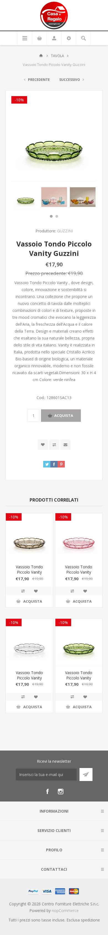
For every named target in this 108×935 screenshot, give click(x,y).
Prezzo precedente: (46, 273)
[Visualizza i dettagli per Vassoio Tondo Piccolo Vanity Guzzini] (29, 536)
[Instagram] (60, 791)
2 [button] (56, 216)
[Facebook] (47, 791)
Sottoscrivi (85, 774)
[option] (25, 197)
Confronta (54, 445)
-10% (19, 99)
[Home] (41, 55)
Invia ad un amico (65, 445)
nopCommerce (65, 910)
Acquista (63, 415)
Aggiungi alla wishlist (43, 445)
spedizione (90, 920)
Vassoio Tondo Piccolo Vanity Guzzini (29, 572)
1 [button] (51, 216)
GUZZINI (65, 230)
